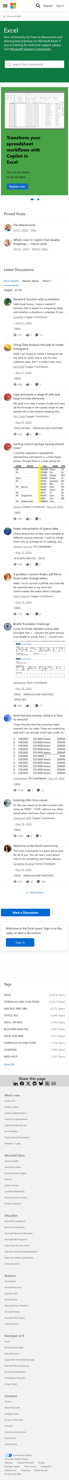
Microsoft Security (13, 1287)
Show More (36, 892)
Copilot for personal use (16, 1125)
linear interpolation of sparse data (35, 528)
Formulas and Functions (21, 1001)
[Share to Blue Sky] (41, 1083)
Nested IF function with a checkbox (36, 299)
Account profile (12, 1161)
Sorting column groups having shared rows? (38, 446)
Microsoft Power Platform (16, 1305)
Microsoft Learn (12, 1353)
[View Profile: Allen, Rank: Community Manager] (8, 228)
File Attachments (24, 225)
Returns (8, 1179)
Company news (12, 1413)
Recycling (25, 1470)
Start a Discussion (25, 912)
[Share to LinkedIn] (16, 1083)
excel (7, 995)
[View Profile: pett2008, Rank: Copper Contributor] (8, 347)
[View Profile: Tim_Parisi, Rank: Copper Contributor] (8, 397)
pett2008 (18, 366)
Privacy (41, 1462)
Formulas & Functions (20, 1043)
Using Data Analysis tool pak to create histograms (38, 347)
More (46, 281)
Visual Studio (11, 1384)
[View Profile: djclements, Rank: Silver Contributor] (8, 626)
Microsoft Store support (16, 1173)
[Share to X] (28, 1083)
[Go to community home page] (13, 6)
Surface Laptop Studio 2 (16, 1113)
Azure (7, 1341)
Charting (10, 1049)
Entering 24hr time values (30, 800)
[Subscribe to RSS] (47, 1083)
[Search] (38, 5)
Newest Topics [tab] (30, 281)
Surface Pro (10, 1100)
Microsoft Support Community (30, 49)
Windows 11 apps (13, 1143)
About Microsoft (12, 1407)
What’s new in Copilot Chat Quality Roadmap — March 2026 (36, 242)
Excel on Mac (13, 1022)
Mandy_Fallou (40, 249)
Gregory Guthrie (23, 546)
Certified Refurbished (14, 1191)
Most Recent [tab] (11, 281)
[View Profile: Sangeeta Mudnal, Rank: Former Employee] (8, 848)
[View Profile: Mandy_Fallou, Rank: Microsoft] (8, 242)
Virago (17, 506)
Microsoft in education (15, 1221)
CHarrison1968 (22, 818)
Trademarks (45, 1466)
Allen (33, 230)
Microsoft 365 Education (16, 1239)
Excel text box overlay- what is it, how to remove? (37, 717)
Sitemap (8, 1462)
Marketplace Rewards (15, 1377)
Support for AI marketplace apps (19, 1359)
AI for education (12, 1263)
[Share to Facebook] (22, 1083)
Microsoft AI (10, 1281)
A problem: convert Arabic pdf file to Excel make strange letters (37, 576)
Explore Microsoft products (17, 1137)
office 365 (11, 1015)
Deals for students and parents (19, 1257)
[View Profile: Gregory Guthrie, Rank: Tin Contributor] (8, 531)
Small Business (11, 1323)
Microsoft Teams (12, 1311)
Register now (17, 186)
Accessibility (10, 1438)
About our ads (41, 1470)
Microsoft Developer (14, 1347)
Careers (8, 1401)
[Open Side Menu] (5, 6)
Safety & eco (10, 1470)
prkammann (20, 778)
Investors (9, 1425)
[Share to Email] (54, 1083)
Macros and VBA (15, 1008)
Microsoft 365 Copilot (15, 1317)
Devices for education (15, 1227)
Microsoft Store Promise (16, 1197)
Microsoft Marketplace (15, 1371)
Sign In (60, 5)
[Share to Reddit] (35, 1083)
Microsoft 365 (14, 16)
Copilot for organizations (16, 1119)
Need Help (10, 1056)
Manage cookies (12, 1466)
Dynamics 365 (11, 1293)
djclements (19, 682)
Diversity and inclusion (15, 1432)
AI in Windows (11, 1131)
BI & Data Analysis (16, 1029)
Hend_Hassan (21, 596)
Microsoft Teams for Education (19, 1233)
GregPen (18, 317)
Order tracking (11, 1185)
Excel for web (13, 1036)
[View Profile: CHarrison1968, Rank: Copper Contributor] (8, 803)
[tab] (32, 199)
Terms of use (30, 1466)
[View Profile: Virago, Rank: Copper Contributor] (8, 447)
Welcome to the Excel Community (35, 846)
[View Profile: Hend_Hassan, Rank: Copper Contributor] (8, 577)
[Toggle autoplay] (38, 199)
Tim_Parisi (19, 416)
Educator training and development (21, 1251)
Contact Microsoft (25, 1462)
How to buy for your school (17, 1245)
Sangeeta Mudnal (23, 864)
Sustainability (11, 1444)
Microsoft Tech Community (17, 1365)
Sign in (20, 942)
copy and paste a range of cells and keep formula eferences (36, 396)
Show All (9, 1064)
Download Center (13, 1167)
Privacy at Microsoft (14, 1419)
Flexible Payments (13, 1203)
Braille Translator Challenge (31, 624)
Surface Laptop (11, 1106)
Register (48, 5)
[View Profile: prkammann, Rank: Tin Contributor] (8, 718)
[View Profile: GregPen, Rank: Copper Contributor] (8, 302)
